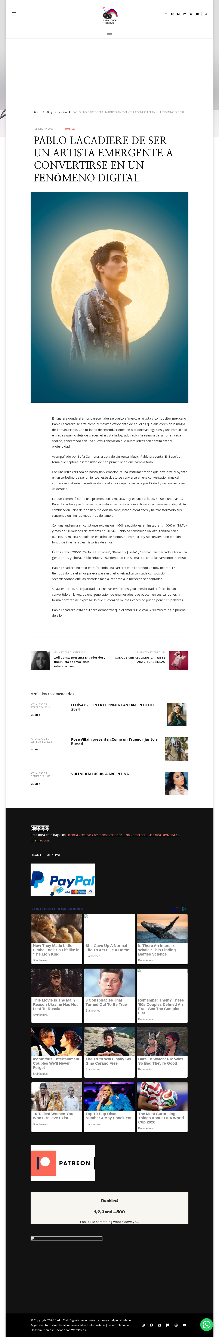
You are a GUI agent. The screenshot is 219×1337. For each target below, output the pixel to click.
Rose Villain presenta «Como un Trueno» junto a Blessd (114, 741)
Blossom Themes (42, 1330)
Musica (70, 128)
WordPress (78, 1330)
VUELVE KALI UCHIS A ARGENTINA (100, 773)
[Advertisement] (110, 72)
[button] (206, 1324)
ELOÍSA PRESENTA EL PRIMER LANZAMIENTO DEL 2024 (113, 707)
